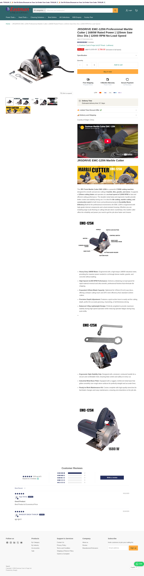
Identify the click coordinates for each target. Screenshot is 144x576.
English (133, 567)
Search (8, 566)
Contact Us (60, 542)
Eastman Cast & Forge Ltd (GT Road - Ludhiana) (96, 45)
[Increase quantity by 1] (94, 65)
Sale (32, 551)
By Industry (35, 545)
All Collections (64, 17)
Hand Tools (23, 17)
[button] (82, 42)
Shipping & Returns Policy (65, 551)
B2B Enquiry (76, 17)
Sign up (133, 548)
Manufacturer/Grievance (90, 548)
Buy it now (108, 72)
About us (85, 542)
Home (8, 24)
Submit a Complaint (63, 554)
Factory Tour (88, 17)
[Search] (115, 10)
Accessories (35, 548)
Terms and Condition (63, 548)
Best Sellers (52, 17)
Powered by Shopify (11, 570)
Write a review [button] (112, 477)
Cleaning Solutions (37, 17)
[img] (19, 494)
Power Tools (10, 17)
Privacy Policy (61, 545)
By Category (35, 542)
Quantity (80, 60)
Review (84, 545)
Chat (140, 563)
